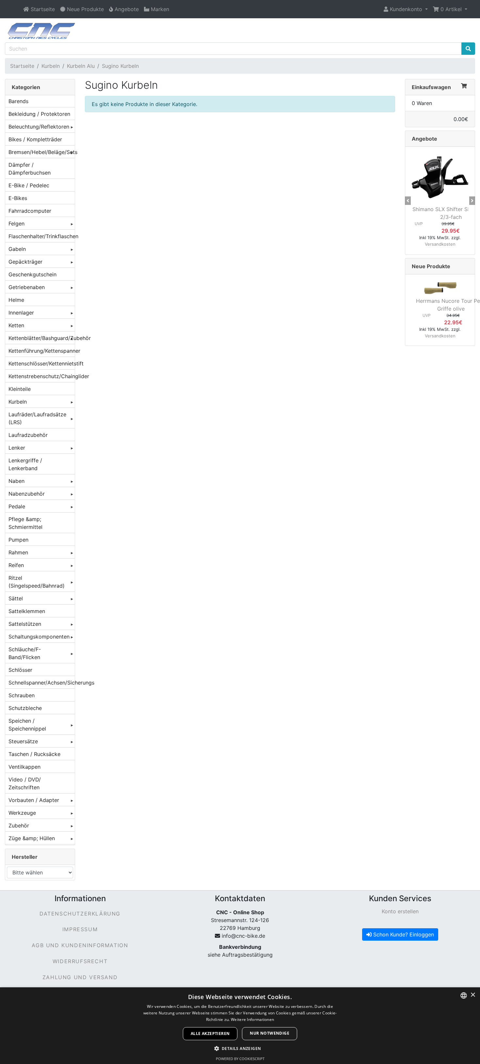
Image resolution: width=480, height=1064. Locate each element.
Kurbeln (50, 66)
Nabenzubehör (26, 493)
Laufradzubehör (28, 435)
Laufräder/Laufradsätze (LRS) (37, 418)
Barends (18, 101)
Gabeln (17, 249)
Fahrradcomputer (29, 211)
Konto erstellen (400, 911)
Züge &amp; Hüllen (31, 838)
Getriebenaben (26, 287)
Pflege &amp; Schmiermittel (25, 523)
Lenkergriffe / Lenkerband (25, 464)
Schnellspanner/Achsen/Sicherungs (41, 682)
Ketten (16, 325)
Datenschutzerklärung (80, 913)
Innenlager (21, 312)
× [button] (472, 995)
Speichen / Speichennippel (27, 724)
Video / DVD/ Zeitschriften (24, 783)
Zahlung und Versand (80, 977)
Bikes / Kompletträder (35, 139)
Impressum (80, 929)
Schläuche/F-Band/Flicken (24, 653)
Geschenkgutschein (32, 274)
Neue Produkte (431, 266)
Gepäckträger (25, 261)
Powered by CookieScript (240, 1058)
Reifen (16, 565)
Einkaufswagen (431, 87)
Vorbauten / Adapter (33, 800)
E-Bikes (17, 198)
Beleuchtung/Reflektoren (38, 126)
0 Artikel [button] (451, 9)
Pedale (16, 506)
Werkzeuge (22, 813)
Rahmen (18, 552)
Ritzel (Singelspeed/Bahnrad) (36, 582)
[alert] (240, 1025)
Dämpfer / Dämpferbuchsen (29, 169)
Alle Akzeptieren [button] (210, 1033)
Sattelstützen (24, 624)
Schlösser (20, 670)
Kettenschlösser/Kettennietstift (41, 363)
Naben (16, 481)
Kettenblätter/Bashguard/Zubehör (41, 338)
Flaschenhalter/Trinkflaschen (41, 236)
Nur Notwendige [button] (269, 1033)
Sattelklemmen (26, 611)
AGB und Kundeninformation (80, 945)
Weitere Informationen (252, 1019)
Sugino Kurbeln (120, 66)
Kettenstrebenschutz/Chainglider (41, 376)
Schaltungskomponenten (39, 636)
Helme (16, 300)
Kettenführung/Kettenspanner (41, 350)
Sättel (15, 598)
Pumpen (18, 539)
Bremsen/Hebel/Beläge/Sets (41, 152)
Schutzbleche (25, 708)
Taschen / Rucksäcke (34, 754)
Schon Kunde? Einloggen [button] (403, 934)
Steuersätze (23, 741)
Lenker (16, 447)
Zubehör (18, 825)
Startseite (22, 66)
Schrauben (21, 695)
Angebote (424, 138)
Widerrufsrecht (80, 961)
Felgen (16, 223)
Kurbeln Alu (81, 66)
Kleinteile (19, 389)
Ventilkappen (24, 766)
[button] (405, 9)
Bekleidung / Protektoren (39, 114)
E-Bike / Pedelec (28, 185)
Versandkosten (440, 244)
